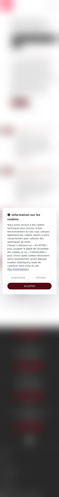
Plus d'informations (18, 269)
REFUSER (41, 277)
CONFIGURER (18, 277)
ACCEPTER (29, 286)
